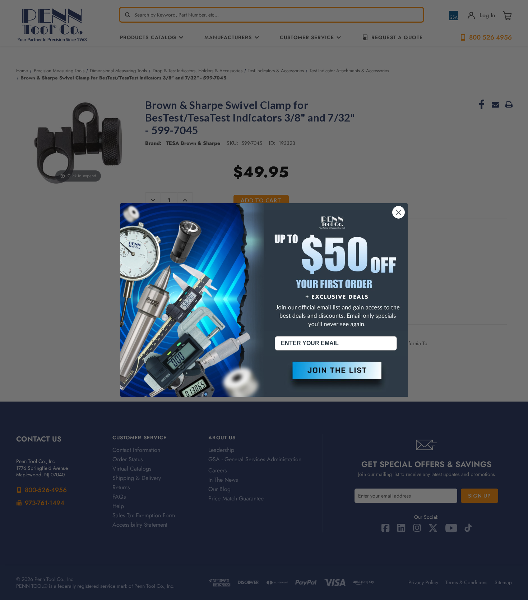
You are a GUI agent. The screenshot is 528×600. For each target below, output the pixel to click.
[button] (336, 376)
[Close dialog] (398, 212)
